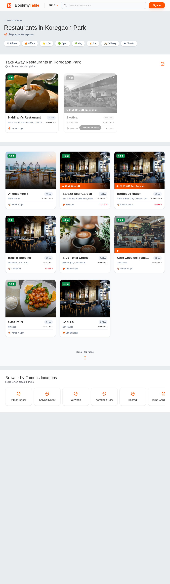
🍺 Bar (93, 43)
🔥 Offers (30, 43)
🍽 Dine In (129, 43)
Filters (13, 43)
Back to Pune (14, 20)
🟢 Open (62, 43)
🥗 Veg (78, 43)
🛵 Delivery (110, 43)
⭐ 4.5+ (46, 43)
